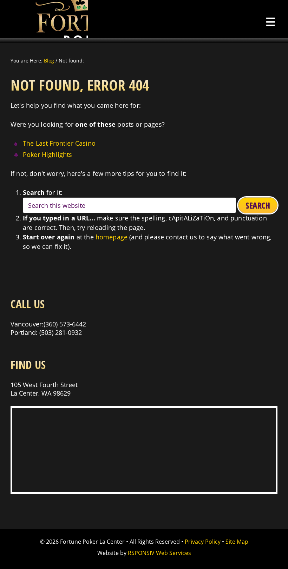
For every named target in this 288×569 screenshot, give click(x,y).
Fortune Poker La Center (44, 19)
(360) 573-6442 (65, 324)
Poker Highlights (47, 154)
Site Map (236, 541)
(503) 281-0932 (60, 332)
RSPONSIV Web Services (159, 553)
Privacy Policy (203, 541)
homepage (111, 237)
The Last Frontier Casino (59, 143)
